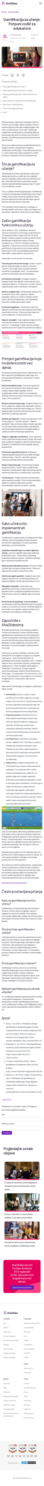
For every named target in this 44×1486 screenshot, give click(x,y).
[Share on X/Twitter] (17, 76)
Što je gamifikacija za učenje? (14, 86)
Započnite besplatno (22, 1287)
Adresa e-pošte (8, 1123)
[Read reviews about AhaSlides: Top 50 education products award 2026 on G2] (32, 1448)
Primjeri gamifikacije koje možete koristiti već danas (20, 95)
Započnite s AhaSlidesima (13, 104)
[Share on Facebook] (23, 76)
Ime (3, 1114)
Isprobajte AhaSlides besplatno (14, 883)
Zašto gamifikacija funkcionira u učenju (18, 90)
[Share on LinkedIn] (12, 76)
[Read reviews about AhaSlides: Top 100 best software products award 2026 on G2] (22, 1448)
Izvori (5, 112)
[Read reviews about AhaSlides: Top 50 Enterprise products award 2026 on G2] (12, 1448)
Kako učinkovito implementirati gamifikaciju (19, 101)
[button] (40, 3)
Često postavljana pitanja (13, 108)
